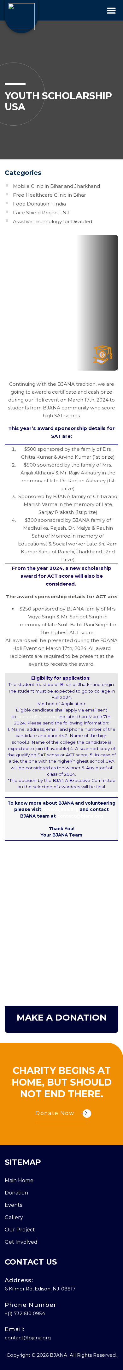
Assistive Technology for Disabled (52, 221)
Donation (16, 1193)
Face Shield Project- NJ (41, 213)
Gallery (14, 1217)
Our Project (20, 1230)
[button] (111, 10)
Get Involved (21, 1242)
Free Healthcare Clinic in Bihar (49, 195)
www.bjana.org (61, 809)
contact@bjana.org (37, 716)
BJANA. (59, 1355)
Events (13, 1205)
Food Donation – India (39, 204)
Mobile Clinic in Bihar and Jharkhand (56, 186)
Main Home (19, 1180)
